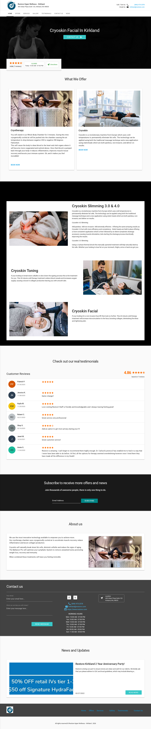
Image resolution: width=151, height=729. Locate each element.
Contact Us (58, 13)
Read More (133, 692)
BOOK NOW (15, 165)
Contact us (74, 37)
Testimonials (46, 13)
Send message (42, 624)
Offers (17, 13)
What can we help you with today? (17, 605)
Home (10, 13)
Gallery (35, 13)
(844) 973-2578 (139, 5)
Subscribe (89, 501)
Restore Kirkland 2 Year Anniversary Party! (100, 663)
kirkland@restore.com (137, 7)
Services (26, 13)
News (68, 13)
